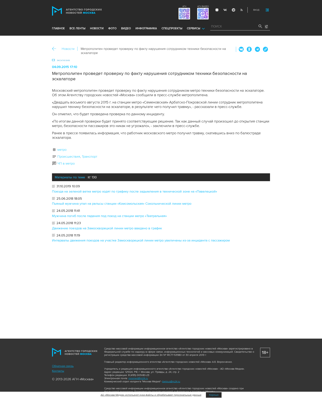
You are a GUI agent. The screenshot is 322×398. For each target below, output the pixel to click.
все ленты (77, 28)
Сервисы (193, 28)
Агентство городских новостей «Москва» (84, 11)
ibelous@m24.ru (171, 381)
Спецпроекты (172, 28)
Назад (55, 48)
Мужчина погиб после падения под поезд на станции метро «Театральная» (109, 216)
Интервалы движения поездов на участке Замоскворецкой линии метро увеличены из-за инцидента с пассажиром (141, 240)
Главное (58, 28)
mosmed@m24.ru (138, 378)
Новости (68, 49)
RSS (241, 10)
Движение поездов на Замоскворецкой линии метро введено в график (107, 228)
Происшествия (68, 156)
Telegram (233, 10)
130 (94, 177)
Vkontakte (225, 10)
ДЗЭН (217, 10)
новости (97, 28)
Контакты (58, 371)
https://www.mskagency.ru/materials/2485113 (265, 49)
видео (126, 28)
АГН (184, 6)
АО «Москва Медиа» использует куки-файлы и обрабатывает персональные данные (151, 395)
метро (62, 150)
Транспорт (89, 156)
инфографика (146, 28)
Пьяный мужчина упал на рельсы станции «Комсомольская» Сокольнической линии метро (121, 204)
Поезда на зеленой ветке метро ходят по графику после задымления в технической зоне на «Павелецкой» (134, 191)
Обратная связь (63, 366)
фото (112, 28)
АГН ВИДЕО (203, 6)
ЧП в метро (66, 163)
